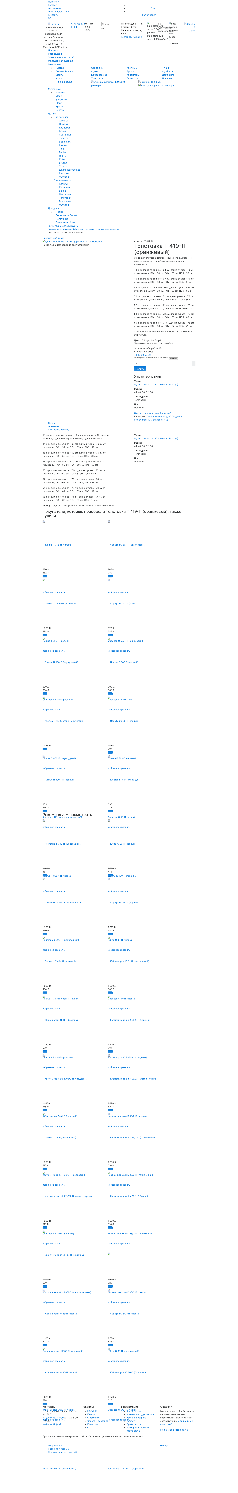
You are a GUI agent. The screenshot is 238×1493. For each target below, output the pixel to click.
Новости (131, 1421)
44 (136, 355)
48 (139, 355)
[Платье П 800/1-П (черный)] (59, 778)
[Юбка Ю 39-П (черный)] (122, 842)
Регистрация (149, 14)
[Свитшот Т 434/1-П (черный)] (59, 1136)
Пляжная (167, 78)
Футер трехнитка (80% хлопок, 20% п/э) (156, 384)
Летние (60, 71)
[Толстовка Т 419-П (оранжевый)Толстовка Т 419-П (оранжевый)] (72, 241)
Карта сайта (133, 1430)
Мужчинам (54, 89)
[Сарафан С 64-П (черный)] (123, 901)
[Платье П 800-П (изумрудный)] (60, 660)
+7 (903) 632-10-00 (53, 1417)
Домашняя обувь (65, 222)
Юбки (59, 78)
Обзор (51, 423)
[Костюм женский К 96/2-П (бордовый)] (65, 1077)
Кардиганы (133, 74)
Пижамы (156, 81)
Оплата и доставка (58, 11)
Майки (59, 96)
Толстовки (97, 78)
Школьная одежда (69, 169)
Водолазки (65, 141)
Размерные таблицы (59, 429)
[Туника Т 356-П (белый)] (57, 543)
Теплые (69, 71)
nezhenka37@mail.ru (132, 36)
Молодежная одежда (60, 60)
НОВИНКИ (92, 1411)
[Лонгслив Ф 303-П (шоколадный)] (62, 842)
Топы (62, 148)
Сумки (94, 71)
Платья (60, 67)
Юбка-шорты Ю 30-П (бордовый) (126, 1468)
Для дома (53, 208)
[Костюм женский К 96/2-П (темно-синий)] (132, 1077)
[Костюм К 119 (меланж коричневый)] (63, 719)
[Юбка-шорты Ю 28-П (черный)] (60, 1312)
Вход (153, 8)
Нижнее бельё (64, 81)
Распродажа (55, 53)
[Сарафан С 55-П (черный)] (123, 719)
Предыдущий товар (53, 238)
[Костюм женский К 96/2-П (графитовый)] (131, 1136)
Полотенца (62, 218)
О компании (54, 8)
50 (142, 355)
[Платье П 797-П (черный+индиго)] (62, 901)
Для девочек (61, 117)
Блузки (63, 162)
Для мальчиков (62, 180)
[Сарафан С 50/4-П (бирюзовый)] (126, 543)
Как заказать (134, 1411)
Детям (52, 113)
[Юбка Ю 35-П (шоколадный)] (109, 1253)
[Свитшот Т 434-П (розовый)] (59, 602)
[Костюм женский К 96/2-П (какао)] (128, 1194)
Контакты (53, 14)
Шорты (59, 74)
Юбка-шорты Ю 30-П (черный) (59, 1468)
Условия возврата (136, 1417)
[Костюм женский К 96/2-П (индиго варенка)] (68, 1194)
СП (49, 18)
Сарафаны (97, 67)
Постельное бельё (66, 215)
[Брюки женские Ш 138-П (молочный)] (64, 1253)
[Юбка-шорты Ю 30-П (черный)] (60, 1370)
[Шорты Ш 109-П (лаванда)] (123, 778)
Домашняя (168, 74)
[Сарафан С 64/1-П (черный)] (124, 1312)
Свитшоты (132, 78)
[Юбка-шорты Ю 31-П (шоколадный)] (128, 959)
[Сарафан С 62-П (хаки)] (122, 602)
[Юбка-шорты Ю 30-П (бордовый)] (127, 1370)
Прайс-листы (134, 1424)
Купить (140, 368)
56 (149, 355)
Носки (59, 211)
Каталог (52, 5)
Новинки (53, 50)
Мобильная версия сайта (174, 1429)
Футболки (167, 71)
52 (146, 355)
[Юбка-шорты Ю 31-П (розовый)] (61, 1018)
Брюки (130, 71)
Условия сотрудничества (140, 1414)
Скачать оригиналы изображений (152, 413)
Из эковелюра (165, 85)
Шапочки (64, 173)
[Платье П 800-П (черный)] (123, 660)
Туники (166, 67)
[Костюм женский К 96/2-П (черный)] (129, 1018)
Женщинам (54, 64)
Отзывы (53, 426)
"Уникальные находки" (61, 57)
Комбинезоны (99, 74)
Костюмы (132, 67)
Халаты (60, 110)
